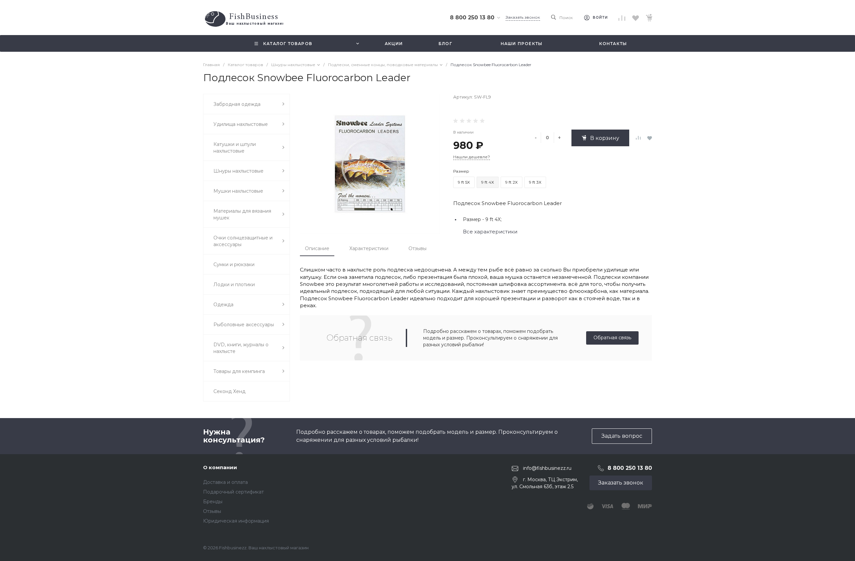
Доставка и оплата (225, 482)
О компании (220, 467)
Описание (317, 248)
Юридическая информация (236, 521)
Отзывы (417, 248)
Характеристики (368, 248)
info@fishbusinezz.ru (547, 468)
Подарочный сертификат (233, 492)
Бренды (212, 502)
